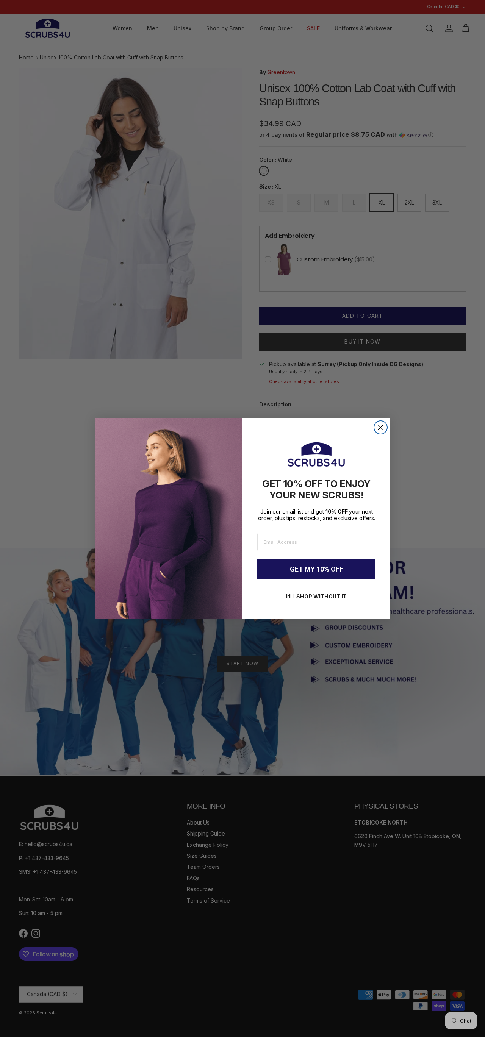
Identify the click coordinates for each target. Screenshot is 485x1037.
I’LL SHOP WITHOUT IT (316, 596)
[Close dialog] (380, 427)
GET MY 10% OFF (316, 569)
